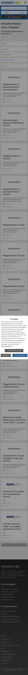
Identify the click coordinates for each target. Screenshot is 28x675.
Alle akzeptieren (19, 355)
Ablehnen (6, 355)
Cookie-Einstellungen (14, 350)
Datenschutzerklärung (7, 346)
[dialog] (14, 337)
